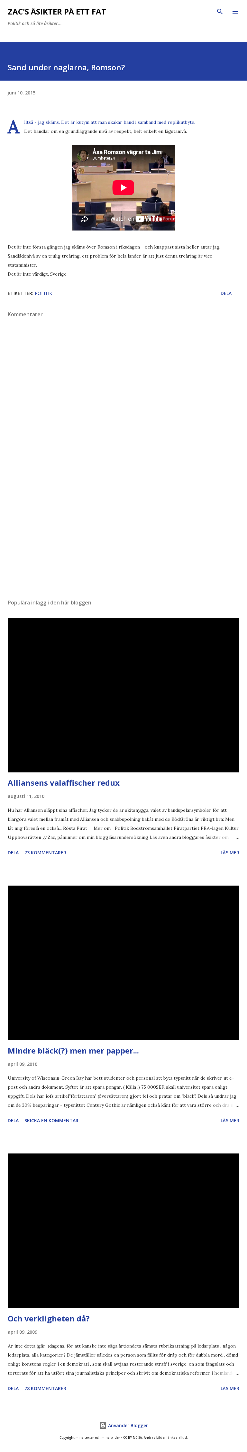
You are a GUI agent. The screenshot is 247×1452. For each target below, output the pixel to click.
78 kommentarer (45, 1388)
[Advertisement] (123, 533)
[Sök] (220, 11)
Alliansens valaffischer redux (64, 782)
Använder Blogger (127, 1425)
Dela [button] (226, 293)
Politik (43, 293)
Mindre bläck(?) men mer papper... (73, 1050)
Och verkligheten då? (49, 1318)
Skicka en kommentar (51, 1120)
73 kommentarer (45, 852)
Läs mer (230, 852)
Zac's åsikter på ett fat (57, 11)
